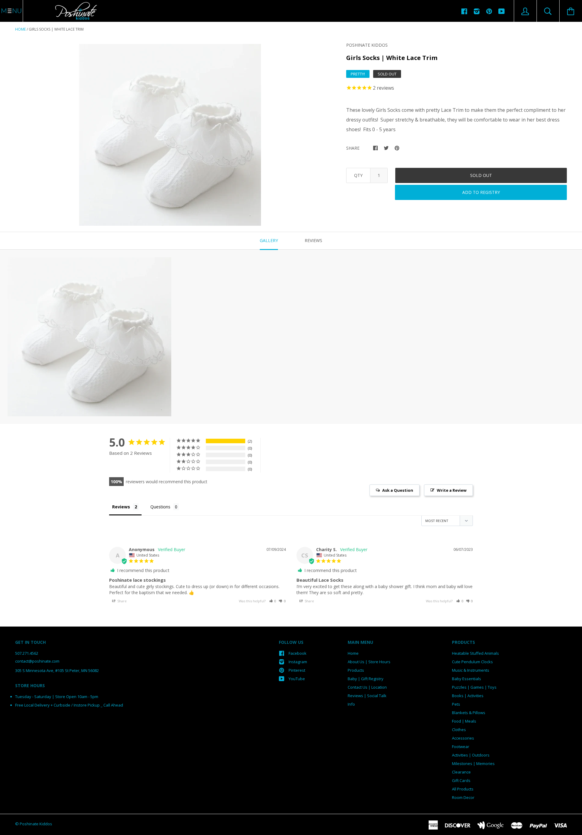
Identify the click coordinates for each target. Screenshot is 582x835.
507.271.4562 (26, 653)
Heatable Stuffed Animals (475, 653)
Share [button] (121, 601)
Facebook (297, 653)
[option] (170, 135)
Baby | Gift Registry (365, 678)
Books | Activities (467, 695)
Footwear (460, 746)
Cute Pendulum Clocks (472, 661)
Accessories (463, 738)
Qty (358, 175)
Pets (456, 704)
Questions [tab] (160, 507)
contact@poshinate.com (37, 661)
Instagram (298, 661)
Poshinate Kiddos (367, 45)
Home (20, 29)
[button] (272, 601)
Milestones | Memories (473, 763)
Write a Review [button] (452, 490)
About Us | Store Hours (369, 661)
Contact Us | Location (367, 687)
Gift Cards (461, 780)
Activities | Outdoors (471, 755)
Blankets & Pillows (468, 712)
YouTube (297, 678)
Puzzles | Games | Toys (474, 687)
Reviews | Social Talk (367, 695)
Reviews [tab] (313, 240)
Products (356, 670)
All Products (462, 789)
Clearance (461, 772)
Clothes (459, 729)
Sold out (481, 175)
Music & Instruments (470, 670)
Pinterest (297, 670)
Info (351, 704)
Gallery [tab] (269, 240)
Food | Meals (464, 721)
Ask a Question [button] (397, 490)
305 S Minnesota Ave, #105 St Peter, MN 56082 (57, 670)
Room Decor (463, 797)
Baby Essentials (466, 678)
